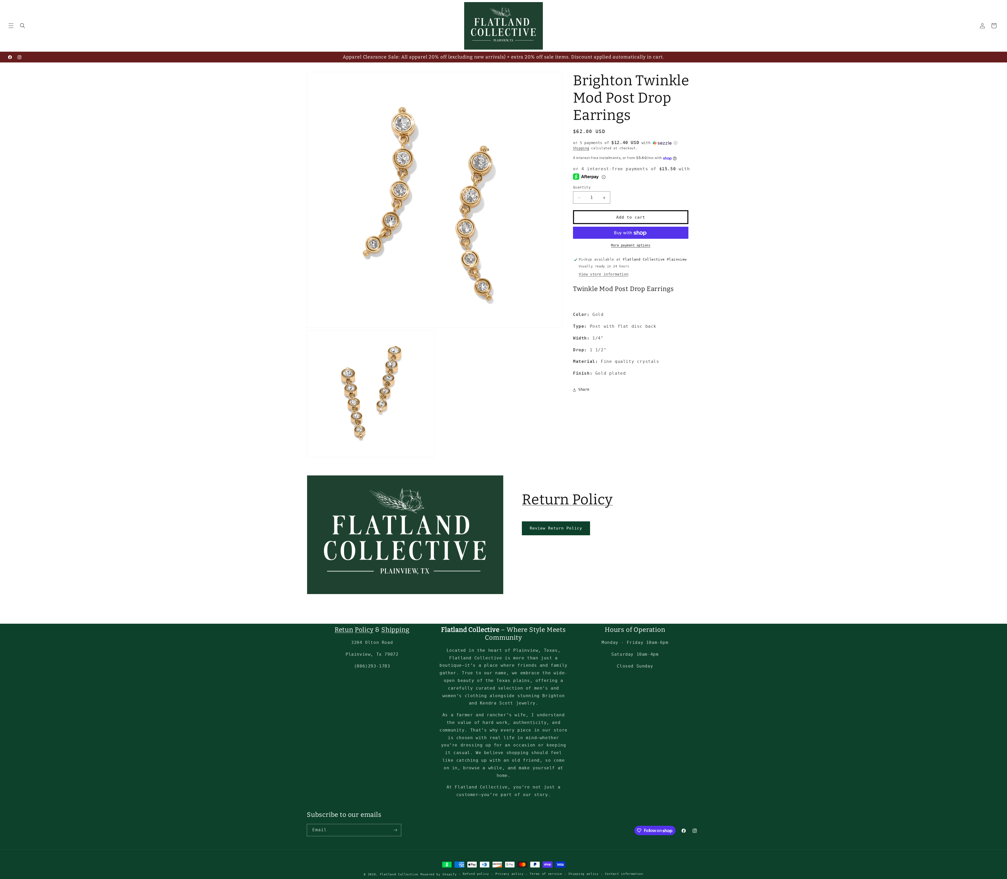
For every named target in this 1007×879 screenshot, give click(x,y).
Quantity (582, 187)
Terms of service (546, 874)
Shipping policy (583, 874)
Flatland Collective (399, 874)
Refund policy (476, 874)
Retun (344, 629)
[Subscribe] (395, 830)
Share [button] (584, 390)
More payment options (630, 245)
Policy (364, 629)
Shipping (581, 148)
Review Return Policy (556, 528)
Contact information (624, 874)
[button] (11, 25)
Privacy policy (509, 874)
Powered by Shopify (438, 874)
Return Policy (567, 499)
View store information (603, 274)
